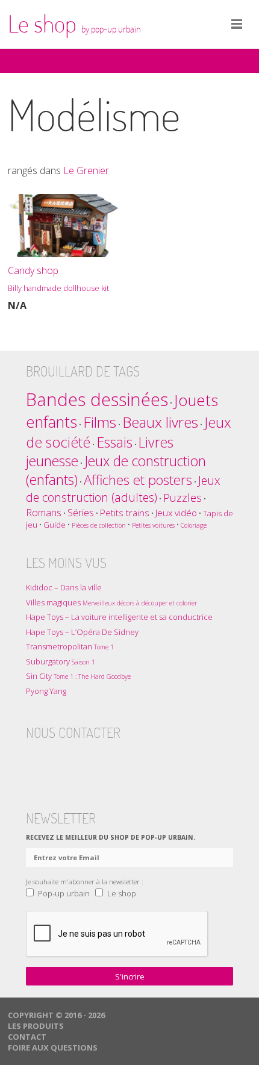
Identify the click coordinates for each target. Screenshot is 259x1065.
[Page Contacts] (129, 762)
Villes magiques (111, 602)
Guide (54, 524)
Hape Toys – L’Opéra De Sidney (82, 631)
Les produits (36, 1025)
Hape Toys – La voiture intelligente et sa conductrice (119, 616)
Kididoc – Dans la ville (64, 587)
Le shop (74, 23)
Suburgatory (60, 661)
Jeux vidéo (176, 513)
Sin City (78, 675)
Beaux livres (160, 422)
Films (99, 422)
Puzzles (182, 497)
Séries (80, 512)
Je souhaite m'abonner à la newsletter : (84, 881)
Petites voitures (153, 525)
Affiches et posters (138, 479)
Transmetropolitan (70, 646)
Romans (43, 512)
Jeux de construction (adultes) (123, 488)
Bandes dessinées (97, 399)
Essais (114, 442)
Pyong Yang (46, 691)
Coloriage (194, 525)
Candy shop (58, 278)
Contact (27, 1036)
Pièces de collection (99, 525)
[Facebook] (35, 762)
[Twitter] (59, 762)
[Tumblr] (82, 762)
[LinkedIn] (106, 762)
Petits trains (124, 513)
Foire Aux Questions (53, 1047)
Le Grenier (86, 170)
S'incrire (130, 976)
